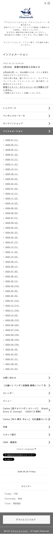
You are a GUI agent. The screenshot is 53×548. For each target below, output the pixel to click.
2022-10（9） (12, 315)
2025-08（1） (12, 174)
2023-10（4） (12, 257)
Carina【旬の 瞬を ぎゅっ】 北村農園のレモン (26, 419)
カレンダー (8, 393)
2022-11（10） (12, 310)
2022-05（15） (12, 339)
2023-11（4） (12, 252)
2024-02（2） (12, 237)
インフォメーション (13, 131)
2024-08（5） (12, 213)
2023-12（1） (12, 247)
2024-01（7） (12, 242)
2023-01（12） (12, 300)
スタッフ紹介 (9, 434)
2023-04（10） (12, 286)
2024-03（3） (12, 232)
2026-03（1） (12, 149)
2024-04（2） (12, 227)
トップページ (9, 108)
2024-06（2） (12, 223)
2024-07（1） (12, 218)
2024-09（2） (12, 208)
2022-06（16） (12, 335)
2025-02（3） (12, 184)
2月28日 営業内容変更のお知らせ (21, 66)
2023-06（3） (12, 276)
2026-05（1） (12, 145)
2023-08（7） (12, 266)
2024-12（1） (12, 193)
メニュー (7, 400)
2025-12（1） (12, 159)
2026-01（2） (12, 154)
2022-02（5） (12, 354)
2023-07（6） (12, 271)
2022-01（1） (12, 359)
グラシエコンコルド (20, 531)
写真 (5, 426)
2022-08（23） (12, 325)
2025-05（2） (12, 179)
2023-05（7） (12, 281)
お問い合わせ (9, 377)
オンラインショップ (13, 123)
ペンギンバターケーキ (14, 115)
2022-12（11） (12, 305)
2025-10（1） (12, 169)
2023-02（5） (12, 296)
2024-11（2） (12, 198)
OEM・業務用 (10, 442)
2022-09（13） (12, 320)
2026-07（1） (12, 140)
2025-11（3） (12, 164)
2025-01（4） (12, 188)
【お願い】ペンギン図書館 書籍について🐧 (24, 385)
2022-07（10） (12, 330)
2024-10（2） (12, 203)
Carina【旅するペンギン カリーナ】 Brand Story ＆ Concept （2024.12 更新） (25, 410)
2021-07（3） (12, 369)
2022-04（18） (12, 344)
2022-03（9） (12, 349)
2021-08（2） (12, 364)
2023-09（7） (12, 261)
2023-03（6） (12, 291)
